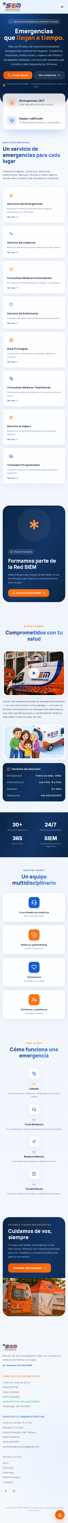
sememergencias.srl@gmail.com (21, 1446)
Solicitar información (27, 1268)
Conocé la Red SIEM (28, 592)
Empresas (8, 1472)
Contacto (8, 1482)
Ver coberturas (47, 75)
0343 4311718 (10, 1387)
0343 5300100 (11, 1396)
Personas (8, 1467)
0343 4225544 (11, 1437)
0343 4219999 (11, 1392)
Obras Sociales (11, 1477)
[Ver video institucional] (34, 673)
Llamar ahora (20, 75)
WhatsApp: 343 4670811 (16, 1406)
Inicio (6, 1463)
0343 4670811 (11, 1441)
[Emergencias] (60, 1515)
